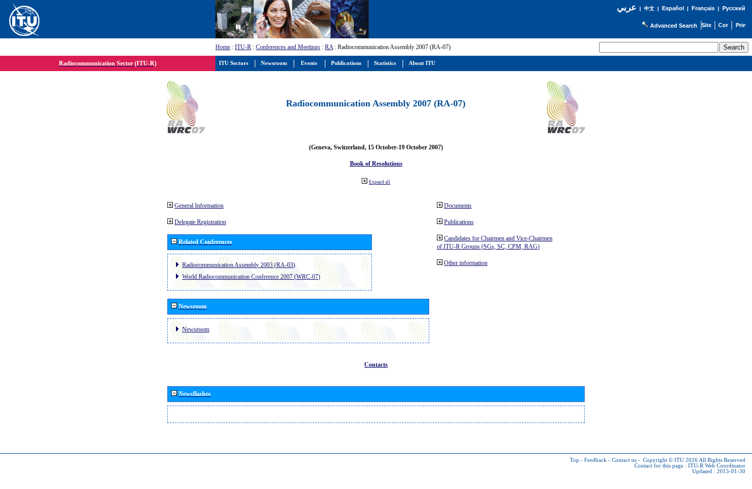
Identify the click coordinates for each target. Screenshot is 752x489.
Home (222, 47)
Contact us (624, 460)
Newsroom (195, 329)
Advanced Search (673, 26)
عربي (626, 7)
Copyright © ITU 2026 (670, 460)
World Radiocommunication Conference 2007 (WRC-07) (251, 276)
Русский (733, 8)
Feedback (595, 460)
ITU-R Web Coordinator (716, 466)
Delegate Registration (200, 222)
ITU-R (243, 47)
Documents (458, 205)
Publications (459, 222)
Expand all (379, 182)
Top (574, 460)
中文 (649, 8)
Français (703, 8)
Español (673, 8)
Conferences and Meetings (288, 47)
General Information (199, 205)
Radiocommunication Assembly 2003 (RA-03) (238, 265)
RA (329, 47)
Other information (466, 262)
